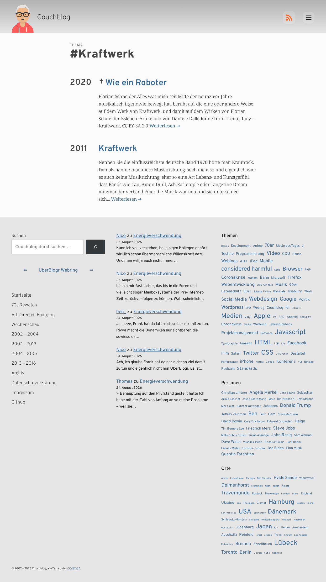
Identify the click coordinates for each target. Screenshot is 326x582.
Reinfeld (246, 534)
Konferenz (286, 361)
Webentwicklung (238, 285)
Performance (229, 362)
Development (241, 246)
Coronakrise (233, 277)
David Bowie (231, 421)
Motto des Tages (288, 246)
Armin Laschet (230, 399)
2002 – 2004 (24, 334)
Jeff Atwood (305, 399)
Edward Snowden (280, 421)
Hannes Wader (230, 448)
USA (244, 512)
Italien (276, 486)
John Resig (281, 435)
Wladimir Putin (252, 442)
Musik (281, 285)
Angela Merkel (263, 392)
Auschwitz (229, 535)
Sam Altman (303, 435)
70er (269, 245)
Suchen (18, 236)
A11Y (243, 261)
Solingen (254, 519)
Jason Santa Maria (254, 399)
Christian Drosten (253, 448)
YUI (300, 362)
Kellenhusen (237, 478)
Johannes (270, 406)
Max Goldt (227, 406)
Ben (252, 414)
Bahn (264, 277)
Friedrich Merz (258, 428)
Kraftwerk (118, 149)
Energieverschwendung (157, 236)
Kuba (267, 553)
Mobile (266, 261)
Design (225, 246)
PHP (308, 270)
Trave (278, 535)
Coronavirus (231, 324)
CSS (267, 353)
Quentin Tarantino (237, 454)
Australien (299, 519)
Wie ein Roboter (136, 83)
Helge (300, 421)
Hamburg (281, 502)
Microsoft (278, 278)
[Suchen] (95, 247)
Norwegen (272, 494)
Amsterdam (300, 528)
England (306, 494)
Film (225, 353)
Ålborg (285, 486)
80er (247, 291)
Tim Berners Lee (232, 429)
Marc (271, 399)
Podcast (228, 369)
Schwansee (260, 512)
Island (310, 503)
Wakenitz (277, 553)
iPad (254, 261)
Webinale (279, 291)
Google (288, 299)
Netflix (260, 362)
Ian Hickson (285, 399)
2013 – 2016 (23, 363)
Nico (121, 236)
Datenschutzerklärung (34, 383)
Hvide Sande (285, 478)
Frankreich (257, 486)
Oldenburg (245, 527)
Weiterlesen (162, 125)
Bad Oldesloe (264, 478)
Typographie (229, 343)
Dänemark (282, 512)
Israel (259, 535)
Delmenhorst (235, 485)
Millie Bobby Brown (233, 435)
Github (25, 402)
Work (308, 291)
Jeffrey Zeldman (233, 414)
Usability (295, 291)
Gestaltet (297, 353)
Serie (277, 270)
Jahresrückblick (280, 324)
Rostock (257, 494)
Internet (296, 308)
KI (287, 307)
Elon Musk (294, 448)
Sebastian (305, 392)
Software (266, 333)
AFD (281, 317)
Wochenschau (25, 325)
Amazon (246, 343)
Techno (227, 253)
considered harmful (246, 269)
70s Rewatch (24, 305)
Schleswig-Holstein (234, 520)
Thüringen (249, 503)
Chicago (250, 478)
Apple (262, 316)
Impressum (22, 393)
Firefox (295, 277)
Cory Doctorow (254, 421)
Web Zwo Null (265, 285)
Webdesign (263, 299)
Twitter (251, 353)
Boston (301, 503)
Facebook (296, 343)
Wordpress (232, 307)
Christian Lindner (234, 393)
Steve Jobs (284, 428)
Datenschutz (231, 291)
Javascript (290, 332)
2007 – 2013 (23, 344)
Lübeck (286, 543)
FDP (276, 343)
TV (274, 317)
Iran (239, 503)
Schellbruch (262, 544)
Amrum (288, 535)
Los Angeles (300, 535)
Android (292, 317)
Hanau (285, 528)
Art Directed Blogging (33, 315)
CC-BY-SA (73, 569)
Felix (263, 414)
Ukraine (227, 502)
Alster (224, 478)
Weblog (258, 308)
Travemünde (235, 493)
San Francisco (228, 512)
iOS (283, 343)
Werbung (260, 324)
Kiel (276, 527)
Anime (258, 246)
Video (273, 253)
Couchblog (275, 308)
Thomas (124, 381)
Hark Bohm (293, 442)
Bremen (243, 544)
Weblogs (229, 261)
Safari (236, 353)
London (285, 493)
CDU (286, 254)
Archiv (17, 373)
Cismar (261, 503)
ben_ (121, 312)
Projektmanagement (239, 333)
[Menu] (309, 18)
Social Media (234, 299)
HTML (263, 343)
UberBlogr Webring (58, 270)
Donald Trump (295, 406)
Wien (267, 486)
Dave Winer (231, 441)
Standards (247, 369)
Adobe (247, 324)
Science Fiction (262, 291)
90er (293, 285)
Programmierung (250, 254)
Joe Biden (275, 448)
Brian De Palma (274, 442)
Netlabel (309, 362)
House (296, 254)
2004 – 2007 (24, 354)
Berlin (246, 552)
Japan (264, 526)
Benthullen (227, 527)
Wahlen (252, 278)
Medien (231, 316)
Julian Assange (258, 435)
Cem (271, 414)
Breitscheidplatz (270, 519)
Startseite (21, 295)
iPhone (246, 361)
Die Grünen (282, 354)
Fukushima (227, 544)
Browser (293, 269)
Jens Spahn (287, 393)
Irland (295, 493)
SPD (248, 308)
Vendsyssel (306, 478)
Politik (304, 299)
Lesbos (268, 535)
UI (303, 246)
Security (305, 317)
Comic (270, 362)
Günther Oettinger (249, 406)
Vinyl (248, 317)
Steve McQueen (288, 414)
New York (286, 519)
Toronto (229, 553)
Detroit (258, 553)
